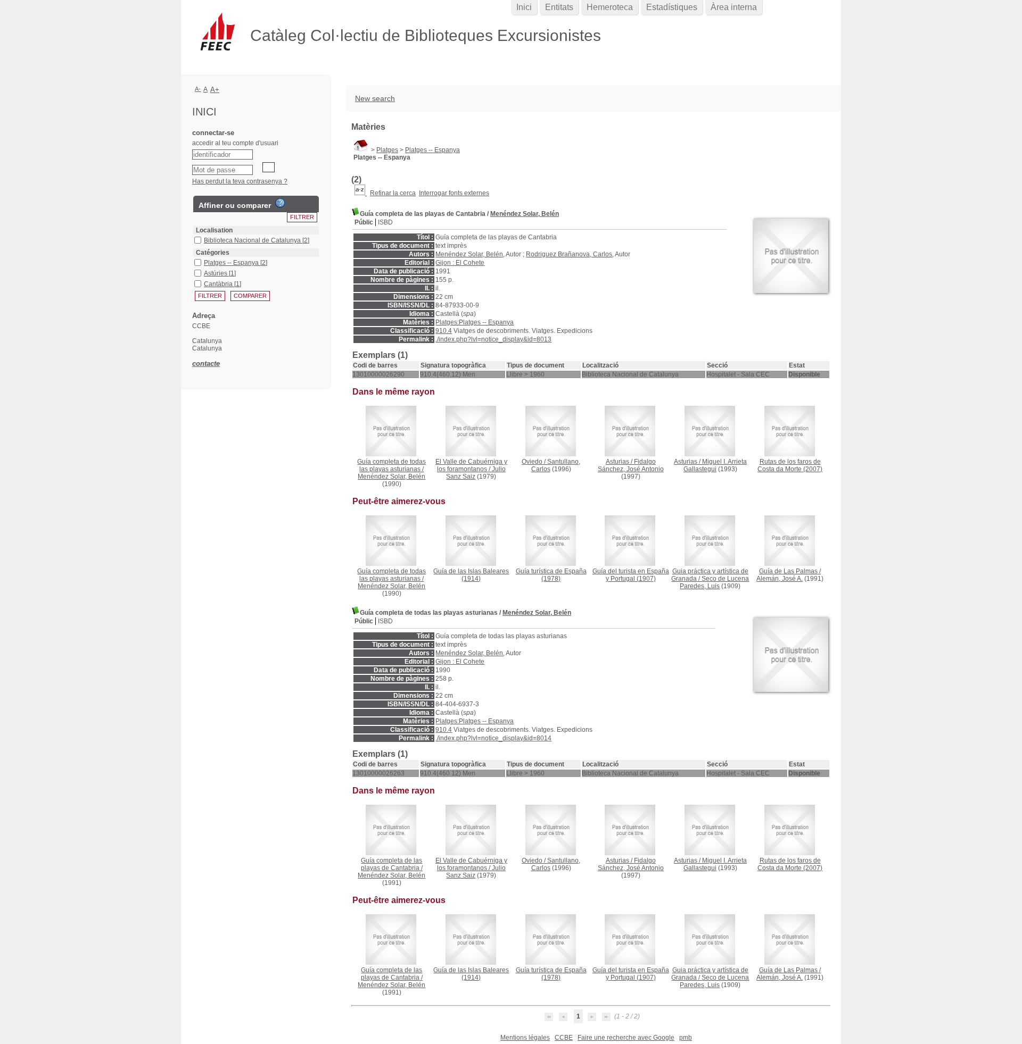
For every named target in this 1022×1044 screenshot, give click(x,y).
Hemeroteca (610, 7)
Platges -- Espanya (432, 150)
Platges (387, 150)
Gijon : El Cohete (459, 262)
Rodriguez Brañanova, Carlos (569, 254)
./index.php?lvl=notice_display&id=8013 (493, 339)
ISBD (385, 222)
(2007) (789, 465)
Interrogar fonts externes (454, 193)
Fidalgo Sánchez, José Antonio (631, 465)
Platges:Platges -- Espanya (474, 322)
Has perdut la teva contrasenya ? (239, 181)
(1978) (551, 574)
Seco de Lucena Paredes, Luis (714, 582)
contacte (206, 364)
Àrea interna (734, 7)
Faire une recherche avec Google (626, 1037)
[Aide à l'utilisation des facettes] (280, 203)
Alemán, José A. (779, 578)
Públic (364, 222)
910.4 (443, 331)
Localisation (214, 230)
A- (198, 89)
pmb (685, 1037)
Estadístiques (671, 7)
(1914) (471, 574)
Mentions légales (525, 1037)
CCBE (564, 1037)
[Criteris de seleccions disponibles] (361, 193)
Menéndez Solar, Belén (524, 214)
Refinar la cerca (393, 193)
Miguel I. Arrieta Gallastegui (715, 465)
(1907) (630, 574)
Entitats (559, 7)
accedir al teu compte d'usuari (235, 143)
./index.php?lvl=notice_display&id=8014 (493, 738)
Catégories (212, 252)
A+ (214, 90)
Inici (524, 7)
